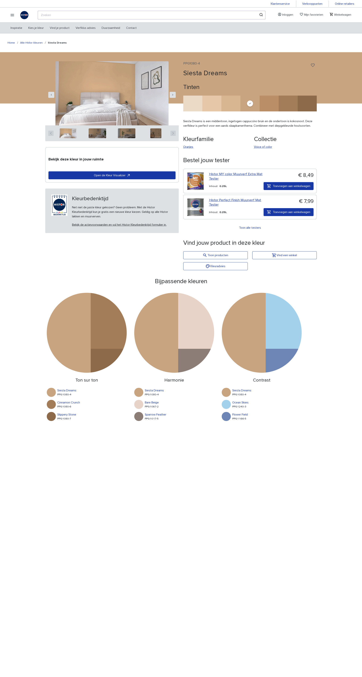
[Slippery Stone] (307, 103)
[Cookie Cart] (192, 103)
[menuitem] (16, 28)
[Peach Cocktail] (211, 103)
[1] (68, 133)
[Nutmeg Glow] (230, 103)
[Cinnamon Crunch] (288, 103)
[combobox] (151, 15)
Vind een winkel (287, 255)
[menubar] (74, 28)
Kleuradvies (217, 266)
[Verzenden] (260, 15)
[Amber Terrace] (269, 103)
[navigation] (51, 95)
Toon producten (218, 255)
